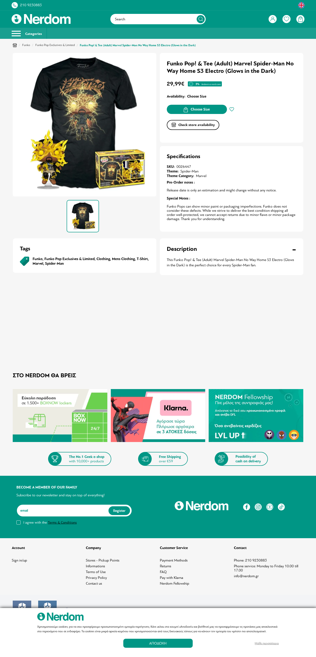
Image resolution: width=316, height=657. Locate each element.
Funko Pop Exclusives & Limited (55, 45)
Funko (26, 45)
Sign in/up (19, 560)
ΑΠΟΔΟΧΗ (158, 643)
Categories (33, 34)
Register (119, 510)
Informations (95, 566)
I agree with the (50, 522)
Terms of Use (96, 572)
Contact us (94, 583)
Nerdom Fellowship (174, 583)
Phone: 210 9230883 (250, 560)
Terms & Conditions (62, 522)
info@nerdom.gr (246, 576)
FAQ (163, 572)
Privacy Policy (96, 578)
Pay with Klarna (171, 578)
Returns (165, 566)
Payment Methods (174, 560)
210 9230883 (31, 5)
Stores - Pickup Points (102, 560)
